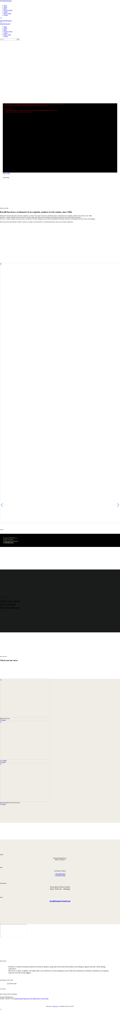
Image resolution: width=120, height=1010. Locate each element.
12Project (55, 1006)
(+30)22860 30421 (8, 542)
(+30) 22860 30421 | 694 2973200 (38, 998)
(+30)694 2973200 (60, 875)
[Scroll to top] (1, 1009)
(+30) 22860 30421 (60, 874)
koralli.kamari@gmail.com (10, 541)
